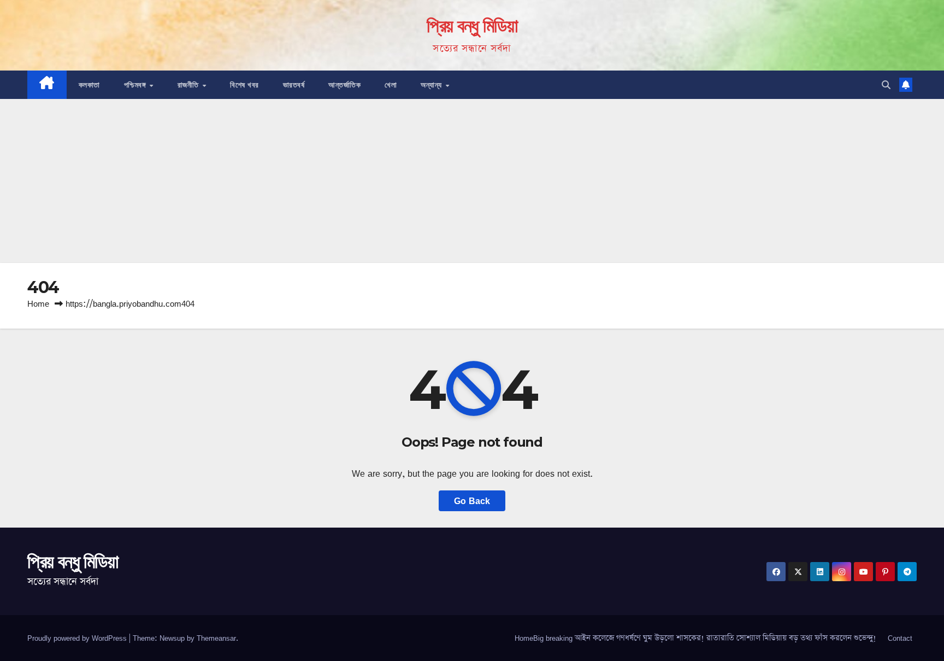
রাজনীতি (190, 85)
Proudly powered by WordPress (78, 638)
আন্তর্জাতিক (344, 85)
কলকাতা (89, 85)
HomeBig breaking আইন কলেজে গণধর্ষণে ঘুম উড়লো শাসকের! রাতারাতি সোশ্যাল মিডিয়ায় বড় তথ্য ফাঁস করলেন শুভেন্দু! (695, 638)
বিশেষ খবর (244, 85)
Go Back (472, 500)
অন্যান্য (432, 85)
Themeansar (216, 638)
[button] (886, 84)
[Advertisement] (472, 181)
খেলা (391, 85)
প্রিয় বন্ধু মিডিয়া (472, 25)
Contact (900, 638)
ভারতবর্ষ (294, 85)
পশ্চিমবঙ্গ (136, 85)
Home (38, 303)
